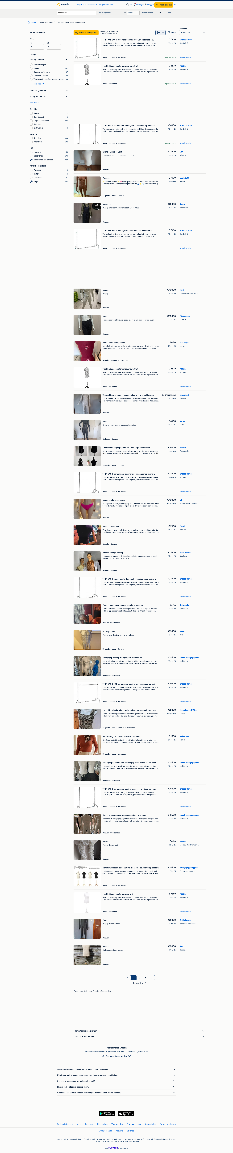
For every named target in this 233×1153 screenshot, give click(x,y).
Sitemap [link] (130, 1131)
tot (48, 43)
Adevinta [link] (119, 1131)
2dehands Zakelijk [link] (65, 1124)
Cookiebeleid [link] (150, 1124)
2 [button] (139, 978)
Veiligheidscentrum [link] (106, 5)
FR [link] (175, 5)
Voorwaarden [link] (92, 5)
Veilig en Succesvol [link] (85, 1124)
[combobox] (76, 13)
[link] (66, 4)
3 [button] (145, 978)
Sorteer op (183, 28)
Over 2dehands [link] (105, 1131)
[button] (138, 5)
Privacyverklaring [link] (134, 1124)
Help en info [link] (81, 5)
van (31, 43)
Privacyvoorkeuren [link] (168, 1124)
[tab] (160, 32)
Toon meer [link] (37, 84)
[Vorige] (128, 977)
